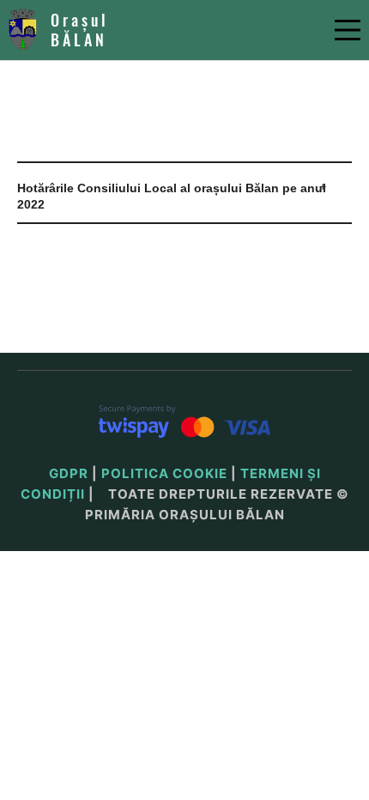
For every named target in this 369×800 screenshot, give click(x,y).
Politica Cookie (164, 473)
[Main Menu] (347, 30)
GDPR (68, 473)
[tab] (184, 197)
